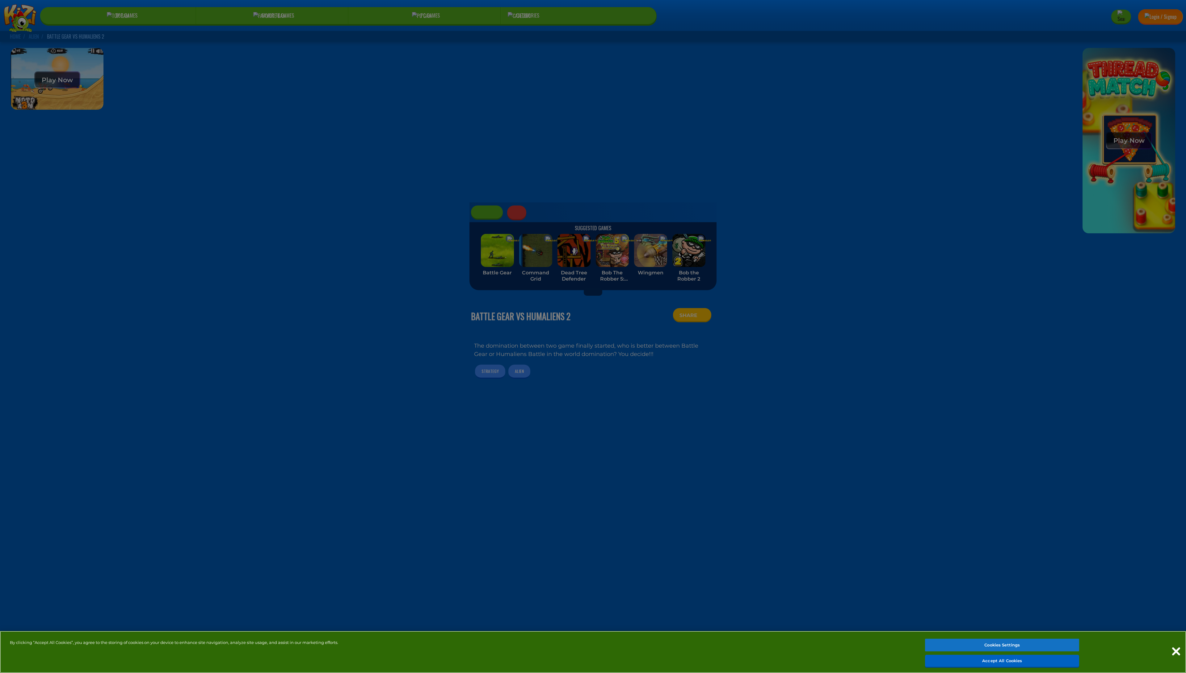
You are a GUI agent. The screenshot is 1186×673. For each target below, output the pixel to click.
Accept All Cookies (1002, 660)
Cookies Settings (1002, 644)
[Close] (1176, 651)
